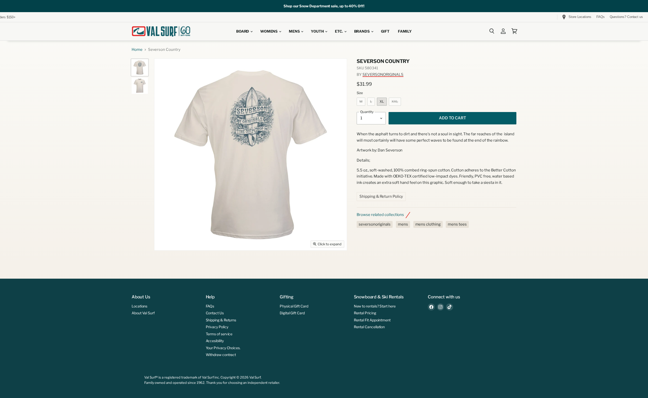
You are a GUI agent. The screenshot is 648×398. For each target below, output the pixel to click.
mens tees (457, 224)
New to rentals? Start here (375, 306)
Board (243, 31)
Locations (139, 306)
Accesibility (215, 341)
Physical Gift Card (294, 306)
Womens (269, 31)
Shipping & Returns (221, 320)
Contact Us (215, 313)
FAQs (600, 17)
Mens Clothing (428, 224)
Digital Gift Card (292, 313)
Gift (385, 31)
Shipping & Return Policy (381, 196)
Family (405, 31)
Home (137, 50)
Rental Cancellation (369, 327)
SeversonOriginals (382, 74)
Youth (318, 31)
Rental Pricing (365, 313)
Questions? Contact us (626, 17)
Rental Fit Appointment (372, 320)
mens (403, 224)
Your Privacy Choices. (223, 348)
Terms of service (219, 334)
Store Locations (580, 17)
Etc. (339, 31)
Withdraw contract (221, 354)
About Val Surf (143, 313)
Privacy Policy (217, 327)
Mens (294, 31)
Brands (362, 31)
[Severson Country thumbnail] (139, 67)
